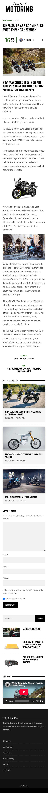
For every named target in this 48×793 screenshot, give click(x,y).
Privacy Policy (8, 758)
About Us (7, 741)
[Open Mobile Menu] (37, 7)
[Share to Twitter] (36, 790)
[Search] (42, 7)
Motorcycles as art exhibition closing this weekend (23, 455)
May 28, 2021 (9, 418)
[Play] (6, 701)
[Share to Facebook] (12, 790)
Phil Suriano (29, 40)
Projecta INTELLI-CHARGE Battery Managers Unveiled (33, 660)
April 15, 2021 (9, 500)
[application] (24, 692)
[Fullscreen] (41, 701)
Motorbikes (7, 20)
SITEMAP (6, 770)
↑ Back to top (24, 786)
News (17, 20)
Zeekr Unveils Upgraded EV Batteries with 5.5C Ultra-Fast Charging (33, 644)
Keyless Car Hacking (31, 629)
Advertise (7, 753)
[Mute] (37, 701)
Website (6, 578)
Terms (5, 764)
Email (5, 566)
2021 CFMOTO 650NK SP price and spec (21, 496)
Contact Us (7, 747)
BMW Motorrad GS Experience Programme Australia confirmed (23, 413)
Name (5, 555)
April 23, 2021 (10, 461)
